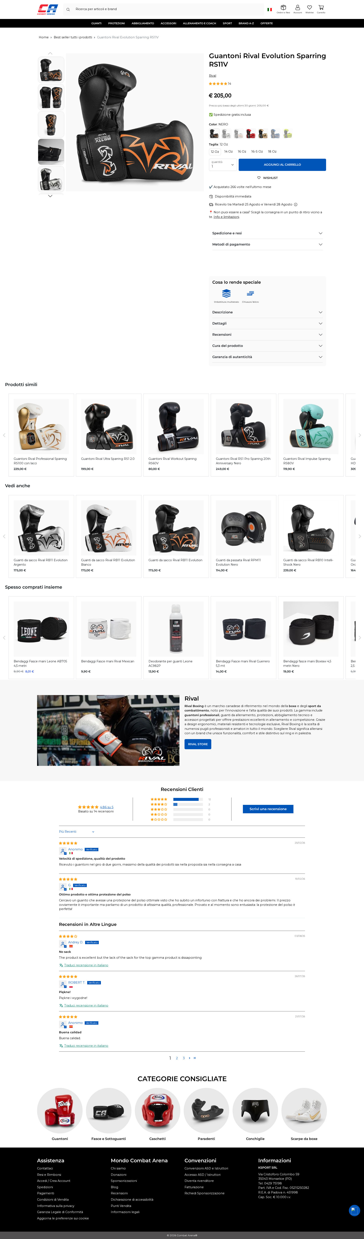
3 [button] (184, 1058)
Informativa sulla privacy (55, 1206)
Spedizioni (45, 1187)
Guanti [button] (96, 23)
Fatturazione (194, 1187)
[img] (68, 843)
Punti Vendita (121, 1206)
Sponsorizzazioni (124, 1181)
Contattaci (45, 1168)
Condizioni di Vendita (53, 1199)
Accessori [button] (168, 23)
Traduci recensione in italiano (86, 965)
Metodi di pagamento (231, 244)
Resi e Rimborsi (49, 1175)
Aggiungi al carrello (282, 164)
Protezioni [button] (116, 23)
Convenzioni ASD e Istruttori (206, 1168)
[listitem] (41, 435)
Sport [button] (227, 23)
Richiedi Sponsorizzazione (205, 1193)
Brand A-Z (246, 23)
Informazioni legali (125, 1212)
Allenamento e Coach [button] (199, 23)
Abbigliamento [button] (143, 23)
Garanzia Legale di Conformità (60, 1212)
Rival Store (198, 744)
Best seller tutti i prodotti (73, 37)
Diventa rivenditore (199, 1181)
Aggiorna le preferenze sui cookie (63, 1218)
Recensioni (222, 335)
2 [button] (177, 1058)
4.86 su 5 (106, 807)
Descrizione (222, 312)
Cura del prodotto (227, 346)
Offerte (267, 23)
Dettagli (219, 323)
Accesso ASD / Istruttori (203, 1175)
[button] (50, 196)
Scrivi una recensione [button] (268, 809)
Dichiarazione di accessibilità (132, 1199)
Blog (114, 1187)
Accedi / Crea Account (53, 1181)
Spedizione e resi (227, 233)
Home (44, 37)
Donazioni (118, 1175)
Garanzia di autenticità (232, 357)
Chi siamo (118, 1168)
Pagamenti (45, 1193)
